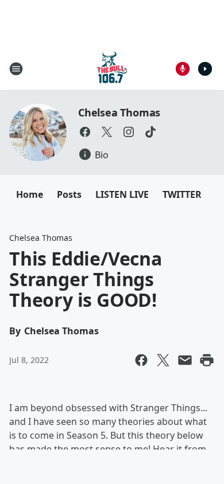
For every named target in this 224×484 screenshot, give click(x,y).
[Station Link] (112, 68)
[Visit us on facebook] (85, 132)
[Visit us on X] (107, 132)
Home (29, 194)
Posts (69, 194)
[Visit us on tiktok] (150, 132)
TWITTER (182, 194)
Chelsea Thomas (119, 112)
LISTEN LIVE (122, 194)
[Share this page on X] (163, 360)
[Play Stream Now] (205, 69)
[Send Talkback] (183, 69)
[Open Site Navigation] (16, 69)
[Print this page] (207, 360)
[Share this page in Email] (185, 360)
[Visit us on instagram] (129, 132)
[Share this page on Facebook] (141, 360)
